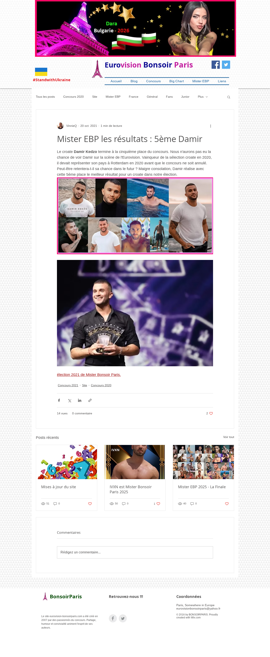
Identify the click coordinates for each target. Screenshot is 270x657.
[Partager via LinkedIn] (80, 400)
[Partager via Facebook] (59, 400)
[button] (229, 97)
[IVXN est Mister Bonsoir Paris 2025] (135, 462)
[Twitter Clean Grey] (123, 618)
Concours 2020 (73, 96)
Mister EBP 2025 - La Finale (202, 486)
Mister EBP (113, 96)
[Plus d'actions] (210, 125)
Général (152, 96)
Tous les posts (45, 96)
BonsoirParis (66, 596)
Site (94, 96)
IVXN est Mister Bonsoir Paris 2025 (131, 489)
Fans (169, 96)
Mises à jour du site (58, 486)
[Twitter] (226, 65)
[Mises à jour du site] (66, 462)
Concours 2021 (68, 385)
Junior (185, 96)
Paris (183, 64)
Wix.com (196, 617)
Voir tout (228, 437)
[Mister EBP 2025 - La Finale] (203, 462)
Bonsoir (157, 64)
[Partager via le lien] (90, 400)
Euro (112, 65)
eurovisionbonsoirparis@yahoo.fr (198, 608)
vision (130, 65)
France (133, 96)
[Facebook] (216, 65)
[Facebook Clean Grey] (113, 618)
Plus (201, 96)
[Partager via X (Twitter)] (69, 400)
